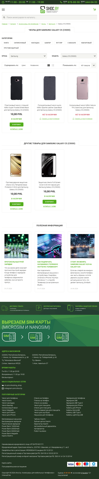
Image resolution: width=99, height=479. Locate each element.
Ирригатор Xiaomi (41, 424)
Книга (6, 43)
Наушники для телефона (43, 415)
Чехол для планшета (42, 405)
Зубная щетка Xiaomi (42, 421)
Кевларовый (86, 43)
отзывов (84, 473)
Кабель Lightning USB (74, 415)
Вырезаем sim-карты (26, 322)
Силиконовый (20, 43)
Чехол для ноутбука (42, 412)
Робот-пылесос (40, 431)
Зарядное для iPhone (74, 405)
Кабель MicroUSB (73, 410)
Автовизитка (39, 429)
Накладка (35, 43)
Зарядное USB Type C (74, 403)
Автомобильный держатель (45, 426)
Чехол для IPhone (8, 415)
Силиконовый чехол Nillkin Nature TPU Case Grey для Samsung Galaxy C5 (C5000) (82, 107)
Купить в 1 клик (16, 129)
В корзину (16, 124)
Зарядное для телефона (75, 398)
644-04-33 (89, 2)
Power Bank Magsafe (10, 433)
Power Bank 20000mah (10, 429)
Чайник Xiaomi (39, 419)
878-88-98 (71, 2)
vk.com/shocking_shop (13, 385)
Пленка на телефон (41, 401)
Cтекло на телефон (41, 398)
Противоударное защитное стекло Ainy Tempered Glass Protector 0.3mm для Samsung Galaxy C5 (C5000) (16, 185)
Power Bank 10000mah (10, 426)
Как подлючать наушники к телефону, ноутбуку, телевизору (47, 264)
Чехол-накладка (8, 403)
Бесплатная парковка (52, 306)
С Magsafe (72, 43)
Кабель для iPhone (73, 408)
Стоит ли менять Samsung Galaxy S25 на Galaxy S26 (81, 264)
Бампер (48, 43)
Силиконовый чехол (10, 408)
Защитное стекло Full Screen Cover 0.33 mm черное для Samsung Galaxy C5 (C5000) (49, 184)
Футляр (59, 43)
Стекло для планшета (42, 408)
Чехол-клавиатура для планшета (47, 410)
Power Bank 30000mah (10, 431)
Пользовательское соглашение (14, 467)
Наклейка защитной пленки (86, 306)
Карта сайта (6, 463)
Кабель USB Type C (73, 412)
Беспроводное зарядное (11, 421)
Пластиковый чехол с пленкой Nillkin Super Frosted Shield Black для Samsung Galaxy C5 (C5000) (16, 107)
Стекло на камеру (41, 403)
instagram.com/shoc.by (13, 388)
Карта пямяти (7, 436)
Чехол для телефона (10, 398)
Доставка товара (16, 306)
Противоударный (11, 48)
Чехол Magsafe (8, 410)
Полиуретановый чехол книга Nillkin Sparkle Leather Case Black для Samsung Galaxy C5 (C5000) (49, 107)
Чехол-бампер (7, 405)
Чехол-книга (6, 401)
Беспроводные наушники (12, 419)
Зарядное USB (71, 401)
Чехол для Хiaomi (8, 412)
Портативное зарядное (11, 424)
